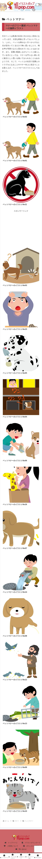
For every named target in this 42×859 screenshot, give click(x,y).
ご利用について (11, 846)
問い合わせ (22, 849)
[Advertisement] (21, 225)
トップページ (11, 843)
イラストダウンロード (31, 843)
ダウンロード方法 (32, 846)
